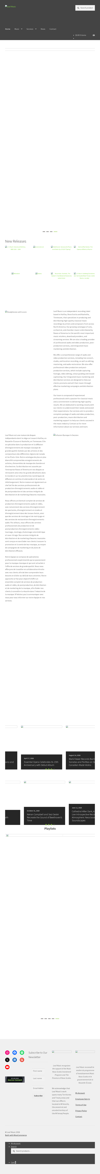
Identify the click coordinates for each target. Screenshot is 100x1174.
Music (17, 29)
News (43, 29)
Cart (13, 1162)
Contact (53, 29)
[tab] (44, 231)
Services (30, 29)
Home (7, 29)
